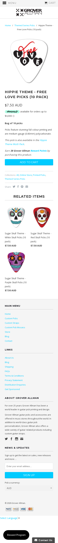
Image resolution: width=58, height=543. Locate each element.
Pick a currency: (12, 482)
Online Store (26, 175)
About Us (9, 357)
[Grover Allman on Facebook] (11, 438)
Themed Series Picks (25, 25)
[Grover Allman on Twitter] (6, 438)
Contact (8, 340)
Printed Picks (39, 175)
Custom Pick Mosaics (15, 327)
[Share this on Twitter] (13, 186)
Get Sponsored (12, 389)
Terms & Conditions (14, 375)
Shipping (9, 366)
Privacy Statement (14, 380)
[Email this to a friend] (26, 186)
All (17, 175)
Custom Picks (11, 318)
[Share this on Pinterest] (21, 186)
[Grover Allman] (29, 12)
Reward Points (38, 150)
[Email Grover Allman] (21, 438)
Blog (7, 336)
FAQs (7, 371)
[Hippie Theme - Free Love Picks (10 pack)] (29, 61)
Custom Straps (12, 322)
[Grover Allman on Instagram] (16, 438)
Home (8, 313)
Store (7, 331)
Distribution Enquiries (15, 384)
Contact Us (44, 540)
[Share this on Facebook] (17, 186)
